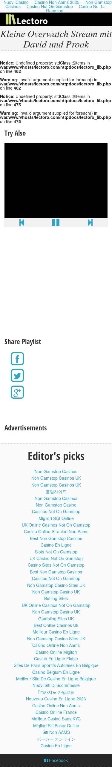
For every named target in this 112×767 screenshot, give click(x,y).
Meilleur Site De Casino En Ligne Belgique (56, 679)
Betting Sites (56, 598)
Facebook (58, 760)
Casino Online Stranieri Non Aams (56, 531)
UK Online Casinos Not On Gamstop (56, 525)
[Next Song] (90, 224)
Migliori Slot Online (56, 518)
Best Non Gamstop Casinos (56, 538)
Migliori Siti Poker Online (56, 725)
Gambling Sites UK (56, 619)
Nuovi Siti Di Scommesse (56, 685)
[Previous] (21, 224)
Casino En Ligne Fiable (56, 659)
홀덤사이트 (56, 491)
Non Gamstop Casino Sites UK (56, 585)
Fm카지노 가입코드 (56, 692)
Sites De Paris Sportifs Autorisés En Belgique (56, 665)
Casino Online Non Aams (56, 645)
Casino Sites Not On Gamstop (56, 565)
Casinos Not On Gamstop (56, 511)
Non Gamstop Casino (56, 505)
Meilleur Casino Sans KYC (56, 719)
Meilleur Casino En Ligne (56, 632)
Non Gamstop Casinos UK (56, 478)
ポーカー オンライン (56, 739)
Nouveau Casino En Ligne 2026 (56, 699)
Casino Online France (56, 712)
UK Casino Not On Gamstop (56, 558)
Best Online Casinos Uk (56, 625)
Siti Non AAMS (56, 732)
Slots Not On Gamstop (56, 552)
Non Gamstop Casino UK (56, 592)
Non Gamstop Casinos (56, 471)
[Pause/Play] (55, 224)
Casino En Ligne (56, 545)
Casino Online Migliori (56, 652)
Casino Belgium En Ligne (56, 672)
